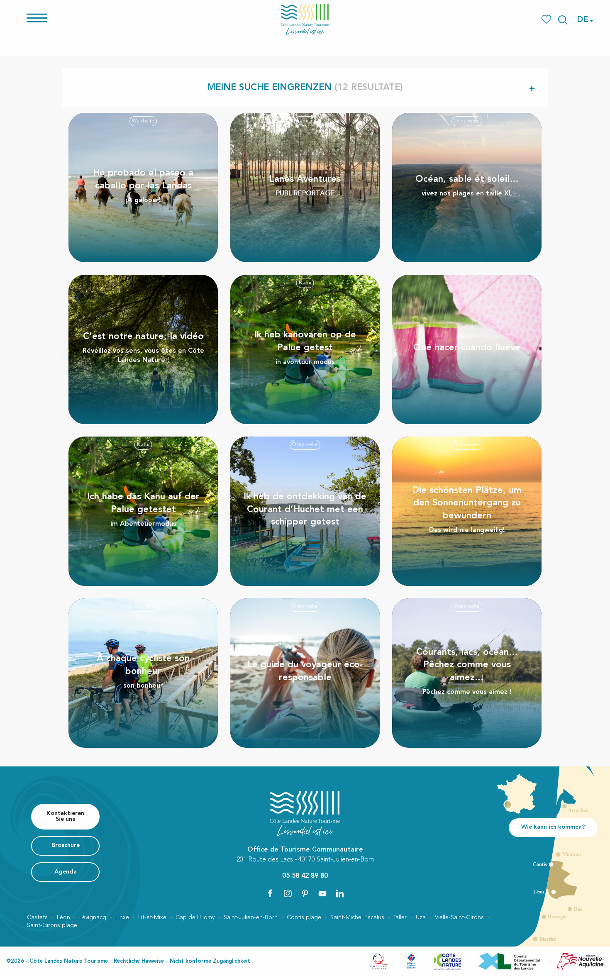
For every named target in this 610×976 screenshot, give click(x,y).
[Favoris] (547, 19)
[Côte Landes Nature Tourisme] (305, 19)
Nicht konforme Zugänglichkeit (210, 961)
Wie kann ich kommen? (553, 827)
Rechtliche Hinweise (139, 961)
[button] (563, 20)
